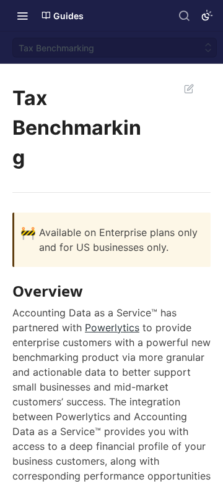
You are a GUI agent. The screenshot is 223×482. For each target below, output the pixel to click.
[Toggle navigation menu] (22, 15)
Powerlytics (112, 327)
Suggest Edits (182, 88)
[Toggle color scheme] (207, 15)
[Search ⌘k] (184, 15)
